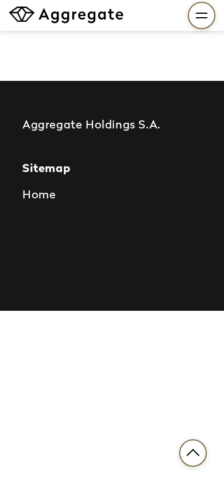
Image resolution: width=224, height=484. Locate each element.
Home (39, 193)
